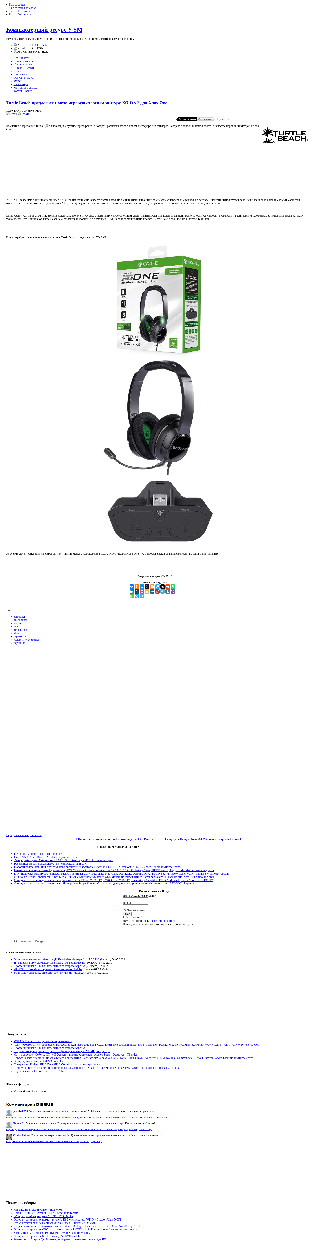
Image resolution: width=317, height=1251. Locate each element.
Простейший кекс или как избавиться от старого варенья (49, 966)
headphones (20, 619)
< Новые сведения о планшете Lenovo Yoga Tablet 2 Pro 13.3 (115, 839)
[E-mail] (11, 113)
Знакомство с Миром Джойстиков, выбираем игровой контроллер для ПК (60, 1239)
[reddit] (167, 586)
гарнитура (20, 636)
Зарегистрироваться (162, 920)
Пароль (127, 902)
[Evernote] (173, 586)
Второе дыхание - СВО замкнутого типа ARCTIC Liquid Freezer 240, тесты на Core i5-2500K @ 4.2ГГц (78, 1226)
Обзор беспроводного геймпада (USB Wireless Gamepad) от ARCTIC (56, 959)
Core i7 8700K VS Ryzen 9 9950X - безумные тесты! (46, 857)
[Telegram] (142, 596)
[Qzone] (147, 591)
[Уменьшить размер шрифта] (31, 51)
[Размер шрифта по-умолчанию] (29, 48)
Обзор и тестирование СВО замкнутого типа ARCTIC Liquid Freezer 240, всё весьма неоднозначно (76, 1229)
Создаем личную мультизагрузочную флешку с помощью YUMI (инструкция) (62, 1051)
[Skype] (137, 596)
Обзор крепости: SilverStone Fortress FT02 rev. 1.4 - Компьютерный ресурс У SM (47, 1141)
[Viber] (173, 591)
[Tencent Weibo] (162, 591)
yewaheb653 (20, 1111)
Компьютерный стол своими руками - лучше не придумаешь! (52, 1232)
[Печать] (23, 113)
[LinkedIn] (132, 591)
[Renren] (152, 591)
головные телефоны (26, 639)
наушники (20, 643)
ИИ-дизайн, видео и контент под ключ (38, 853)
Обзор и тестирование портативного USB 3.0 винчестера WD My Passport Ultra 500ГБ (67, 1219)
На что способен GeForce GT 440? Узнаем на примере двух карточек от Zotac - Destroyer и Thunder (75, 1054)
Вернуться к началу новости (24, 835)
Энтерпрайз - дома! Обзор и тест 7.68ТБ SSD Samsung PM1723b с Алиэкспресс (63, 860)
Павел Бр (19, 1123)
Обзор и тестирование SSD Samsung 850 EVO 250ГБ (47, 1236)
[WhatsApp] (132, 596)
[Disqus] (158, 694)
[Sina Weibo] (157, 591)
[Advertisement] (158, 180)
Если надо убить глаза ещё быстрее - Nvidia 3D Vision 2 (48, 972)
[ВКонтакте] (132, 586)
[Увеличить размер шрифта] (30, 45)
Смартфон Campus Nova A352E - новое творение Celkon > (203, 839)
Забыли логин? (132, 917)
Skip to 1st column (19, 11)
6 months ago (145, 1129)
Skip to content (17, 4)
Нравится (223, 119)
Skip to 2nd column (20, 14)
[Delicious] (157, 586)
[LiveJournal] (137, 591)
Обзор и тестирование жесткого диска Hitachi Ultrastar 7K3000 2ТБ (55, 1222)
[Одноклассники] (137, 586)
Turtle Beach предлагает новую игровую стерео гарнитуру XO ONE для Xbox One (86, 102)
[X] (147, 586)
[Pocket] (142, 591)
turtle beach (20, 629)
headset (18, 623)
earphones (19, 616)
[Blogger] (152, 586)
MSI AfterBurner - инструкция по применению (43, 1041)
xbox (16, 633)
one (16, 626)
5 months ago (160, 1117)
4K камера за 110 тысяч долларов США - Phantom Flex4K (49, 962)
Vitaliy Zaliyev (22, 1135)
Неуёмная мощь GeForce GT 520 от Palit (38, 1071)
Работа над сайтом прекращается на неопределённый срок (50, 863)
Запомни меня (136, 910)
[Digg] (162, 586)
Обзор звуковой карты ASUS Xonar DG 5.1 (41, 1061)
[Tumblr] (167, 591)
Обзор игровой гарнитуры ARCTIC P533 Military (44, 1216)
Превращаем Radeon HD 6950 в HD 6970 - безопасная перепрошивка (57, 1064)
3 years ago (96, 1141)
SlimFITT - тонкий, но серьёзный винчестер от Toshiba (48, 969)
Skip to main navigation (22, 7)
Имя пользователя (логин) (139, 895)
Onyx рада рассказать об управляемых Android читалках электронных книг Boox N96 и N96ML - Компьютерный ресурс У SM (71, 1129)
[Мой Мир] (142, 586)
